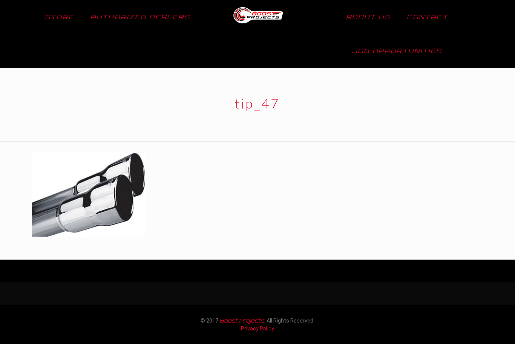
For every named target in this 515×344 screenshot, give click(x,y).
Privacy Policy (257, 329)
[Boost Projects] (258, 17)
